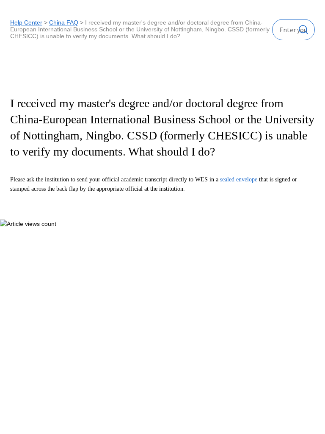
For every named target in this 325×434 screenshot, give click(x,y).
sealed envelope (238, 179)
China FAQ (63, 22)
